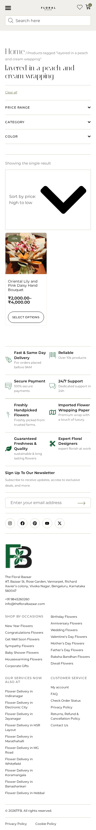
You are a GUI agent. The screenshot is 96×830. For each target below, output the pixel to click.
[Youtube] (47, 523)
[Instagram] (10, 523)
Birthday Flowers (64, 617)
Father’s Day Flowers (67, 650)
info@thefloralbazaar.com (25, 604)
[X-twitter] (60, 523)
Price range (17, 107)
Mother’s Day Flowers (67, 643)
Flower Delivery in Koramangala (19, 772)
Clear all (11, 92)
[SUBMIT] (82, 503)
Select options (26, 317)
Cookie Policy (45, 824)
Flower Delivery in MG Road (22, 750)
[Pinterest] (35, 523)
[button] (8, 8)
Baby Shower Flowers (22, 652)
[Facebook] (22, 523)
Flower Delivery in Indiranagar (19, 693)
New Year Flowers (19, 626)
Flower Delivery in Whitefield (19, 761)
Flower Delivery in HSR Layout (22, 727)
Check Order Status (66, 700)
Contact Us (59, 725)
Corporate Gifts (17, 666)
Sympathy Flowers (19, 646)
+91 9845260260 (17, 599)
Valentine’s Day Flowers (69, 637)
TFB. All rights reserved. (34, 811)
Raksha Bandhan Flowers (70, 657)
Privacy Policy (61, 707)
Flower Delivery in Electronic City (19, 705)
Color (11, 136)
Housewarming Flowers (23, 659)
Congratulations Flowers (24, 632)
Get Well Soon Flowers (22, 639)
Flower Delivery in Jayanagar (19, 716)
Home (15, 51)
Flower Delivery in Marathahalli (19, 739)
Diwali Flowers (62, 663)
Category (15, 122)
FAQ (54, 694)
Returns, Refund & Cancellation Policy (66, 716)
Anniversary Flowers (66, 623)
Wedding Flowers (64, 630)
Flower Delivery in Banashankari (19, 784)
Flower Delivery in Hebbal (25, 793)
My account (60, 687)
